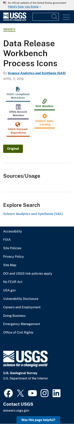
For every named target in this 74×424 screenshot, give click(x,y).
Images (9, 29)
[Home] (14, 20)
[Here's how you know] (37, 5)
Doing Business (14, 316)
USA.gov (9, 290)
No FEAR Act (12, 282)
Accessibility (12, 231)
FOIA (7, 240)
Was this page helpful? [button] (38, 420)
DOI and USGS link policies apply (27, 273)
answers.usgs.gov (16, 410)
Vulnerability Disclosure (20, 299)
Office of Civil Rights (18, 332)
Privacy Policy (13, 256)
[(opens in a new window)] (8, 392)
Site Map (9, 265)
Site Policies (12, 248)
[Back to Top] (59, 409)
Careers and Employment (21, 307)
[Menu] (66, 17)
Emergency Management (21, 324)
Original (13, 149)
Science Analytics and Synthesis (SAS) (37, 73)
